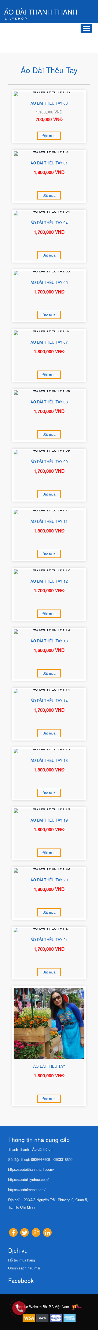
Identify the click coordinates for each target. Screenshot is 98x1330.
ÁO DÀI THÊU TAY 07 (49, 342)
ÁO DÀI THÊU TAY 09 (49, 461)
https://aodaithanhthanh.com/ (31, 1169)
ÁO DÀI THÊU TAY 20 (49, 879)
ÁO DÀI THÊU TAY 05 (49, 282)
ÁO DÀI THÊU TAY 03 (49, 103)
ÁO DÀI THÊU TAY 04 (49, 222)
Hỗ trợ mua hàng (21, 1260)
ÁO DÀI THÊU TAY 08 (49, 402)
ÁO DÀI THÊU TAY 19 (49, 820)
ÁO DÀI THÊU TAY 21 (49, 939)
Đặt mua (49, 135)
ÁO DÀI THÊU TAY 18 (49, 760)
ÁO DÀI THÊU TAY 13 (49, 640)
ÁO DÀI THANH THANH (40, 12)
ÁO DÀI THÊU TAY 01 (49, 163)
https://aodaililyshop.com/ (28, 1179)
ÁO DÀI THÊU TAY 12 (49, 581)
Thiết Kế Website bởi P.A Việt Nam (42, 1306)
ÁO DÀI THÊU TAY (49, 1066)
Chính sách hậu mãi (24, 1268)
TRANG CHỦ (38, 38)
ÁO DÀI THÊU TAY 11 (49, 521)
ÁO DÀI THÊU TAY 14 (49, 700)
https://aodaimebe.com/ (26, 1189)
